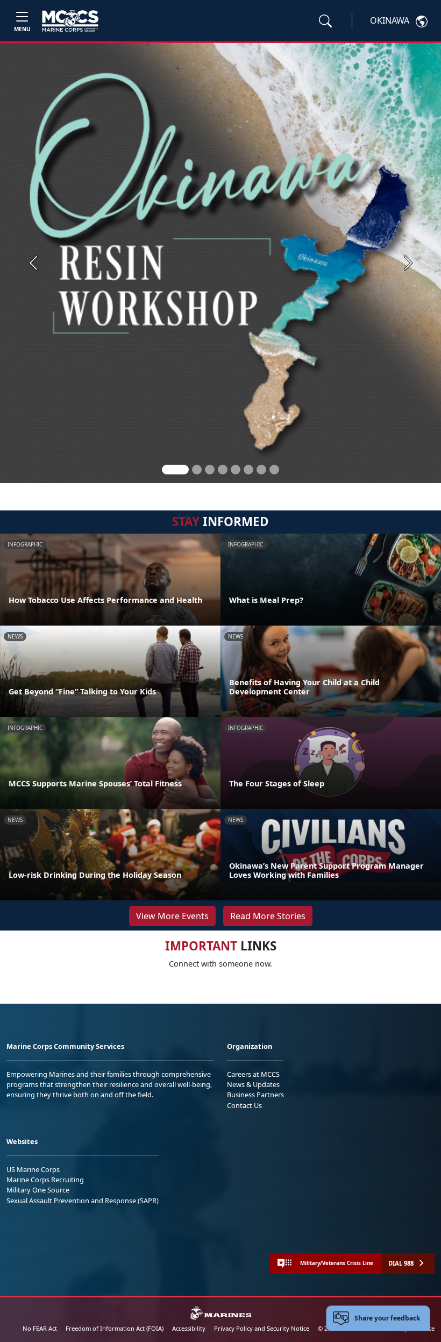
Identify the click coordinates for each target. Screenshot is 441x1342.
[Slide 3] (210, 469)
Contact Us (244, 1105)
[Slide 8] (274, 469)
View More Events (172, 916)
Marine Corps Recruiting (45, 1179)
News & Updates (253, 1084)
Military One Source (37, 1190)
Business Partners (255, 1094)
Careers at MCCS (253, 1074)
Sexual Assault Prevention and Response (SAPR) (82, 1200)
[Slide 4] (222, 469)
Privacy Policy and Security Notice (261, 1328)
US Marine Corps (33, 1169)
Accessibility (188, 1328)
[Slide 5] (235, 469)
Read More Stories (267, 916)
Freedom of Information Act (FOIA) (114, 1328)
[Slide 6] (248, 469)
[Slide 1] (175, 469)
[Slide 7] (261, 469)
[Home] (70, 21)
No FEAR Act (40, 1328)
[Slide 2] (197, 469)
